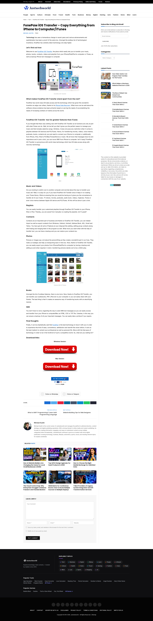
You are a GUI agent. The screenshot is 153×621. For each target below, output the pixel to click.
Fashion (115, 15)
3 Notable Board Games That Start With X (120, 110)
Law (71, 569)
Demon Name (27, 583)
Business (81, 15)
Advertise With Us (51, 610)
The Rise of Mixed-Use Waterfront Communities (119, 95)
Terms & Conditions (90, 610)
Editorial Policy (91, 2)
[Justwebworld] (37, 8)
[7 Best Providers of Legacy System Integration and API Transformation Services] (84, 477)
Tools (100, 2)
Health (67, 15)
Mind (128, 15)
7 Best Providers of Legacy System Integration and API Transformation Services (83, 488)
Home (123, 15)
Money (88, 15)
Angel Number (107, 581)
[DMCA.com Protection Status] (115, 185)
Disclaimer (67, 2)
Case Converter (49, 581)
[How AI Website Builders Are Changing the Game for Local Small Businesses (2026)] (34, 454)
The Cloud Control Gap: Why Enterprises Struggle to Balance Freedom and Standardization (34, 488)
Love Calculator (60, 581)
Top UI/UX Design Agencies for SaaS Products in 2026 (59, 464)
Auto (109, 15)
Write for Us (118, 610)
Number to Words (96, 581)
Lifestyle (48, 15)
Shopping (89, 569)
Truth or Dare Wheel (46, 591)
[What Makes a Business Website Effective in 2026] (106, 85)
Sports (32, 15)
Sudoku (35, 591)
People (25, 15)
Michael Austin (28, 33)
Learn (134, 15)
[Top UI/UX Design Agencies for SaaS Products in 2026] (59, 454)
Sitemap (94, 614)
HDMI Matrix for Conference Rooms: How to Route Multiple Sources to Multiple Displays (59, 488)
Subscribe (105, 41)
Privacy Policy (78, 2)
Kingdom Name (38, 583)
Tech (74, 15)
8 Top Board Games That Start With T (119, 139)
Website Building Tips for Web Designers (77, 412)
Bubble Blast (27, 591)
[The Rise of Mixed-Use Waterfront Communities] (106, 95)
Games (107, 2)
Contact (48, 2)
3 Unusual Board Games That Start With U (120, 132)
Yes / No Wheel (58, 591)
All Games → (69, 591)
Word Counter (38, 581)
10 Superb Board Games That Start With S (120, 146)
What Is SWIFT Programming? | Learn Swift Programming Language (42, 414)
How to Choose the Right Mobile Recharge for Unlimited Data (84, 465)
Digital (95, 15)
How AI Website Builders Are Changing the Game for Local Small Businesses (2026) (34, 465)
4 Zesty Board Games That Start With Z (119, 103)
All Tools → (48, 583)
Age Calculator (27, 581)
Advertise (57, 2)
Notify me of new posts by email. (37, 531)
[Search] (129, 2)
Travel (61, 15)
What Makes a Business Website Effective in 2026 (120, 84)
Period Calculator (83, 581)
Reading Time (72, 581)
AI (97, 569)
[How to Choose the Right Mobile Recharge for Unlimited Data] (84, 454)
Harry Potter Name (119, 581)
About (40, 2)
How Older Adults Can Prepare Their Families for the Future (119, 76)
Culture (39, 15)
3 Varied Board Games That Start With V (120, 126)
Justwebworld (75, 614)
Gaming (102, 15)
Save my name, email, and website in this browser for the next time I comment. (50, 527)
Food (54, 15)
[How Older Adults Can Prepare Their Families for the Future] (106, 76)
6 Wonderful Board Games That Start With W (120, 118)
